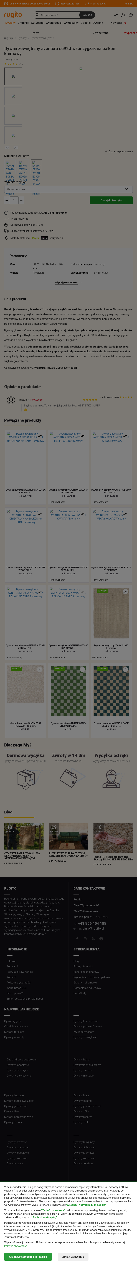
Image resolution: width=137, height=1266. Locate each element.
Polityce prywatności (15, 1246)
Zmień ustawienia (73, 1256)
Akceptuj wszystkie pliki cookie (28, 1256)
